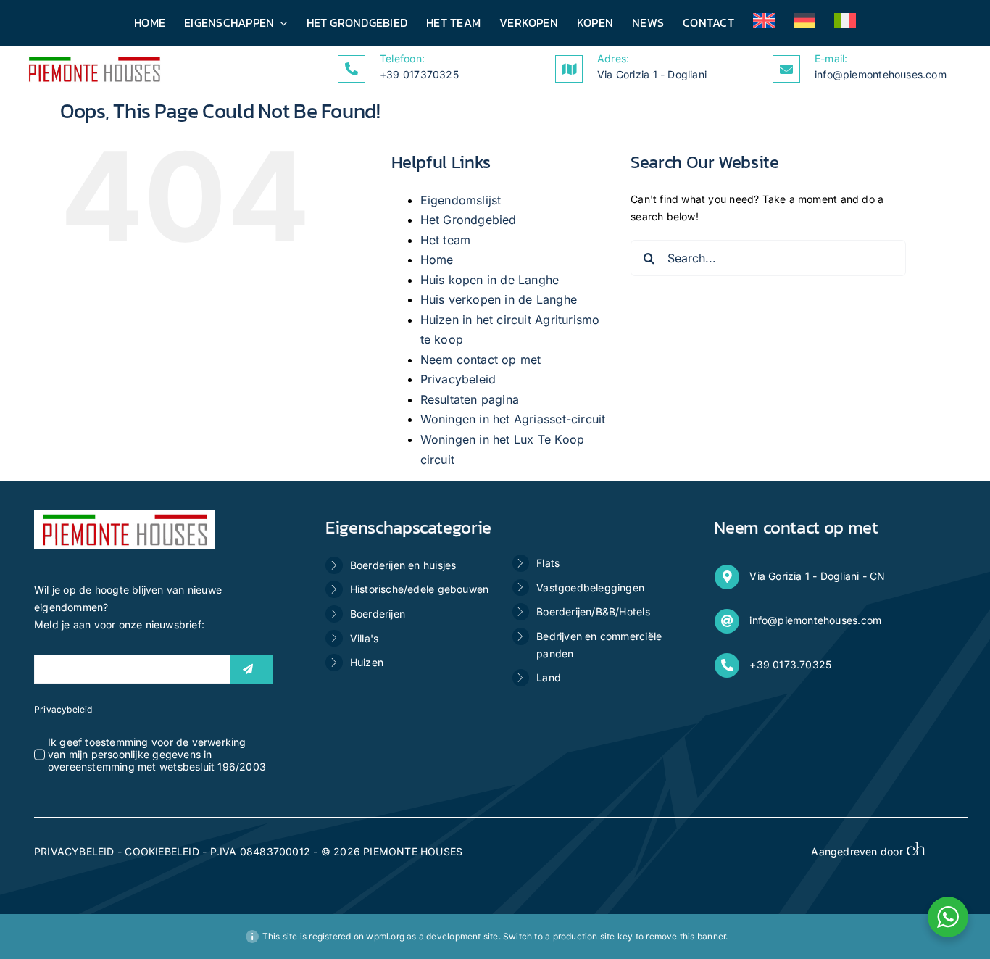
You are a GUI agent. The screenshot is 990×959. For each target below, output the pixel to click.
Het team (445, 240)
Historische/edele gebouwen (419, 589)
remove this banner (685, 936)
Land (548, 677)
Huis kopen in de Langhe (490, 280)
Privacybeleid (458, 379)
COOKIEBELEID (162, 851)
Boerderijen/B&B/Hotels (593, 611)
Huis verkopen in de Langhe (498, 299)
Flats (548, 563)
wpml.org (385, 936)
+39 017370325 (419, 74)
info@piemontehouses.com (881, 74)
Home (437, 259)
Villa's (364, 638)
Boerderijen (377, 613)
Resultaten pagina (470, 399)
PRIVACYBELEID (74, 851)
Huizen (366, 662)
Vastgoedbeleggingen (590, 587)
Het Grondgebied (468, 219)
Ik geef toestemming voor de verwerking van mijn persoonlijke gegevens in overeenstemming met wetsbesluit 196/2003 (157, 754)
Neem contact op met (480, 359)
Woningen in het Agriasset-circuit (513, 419)
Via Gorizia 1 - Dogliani (652, 74)
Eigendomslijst (461, 200)
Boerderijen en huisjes (403, 565)
